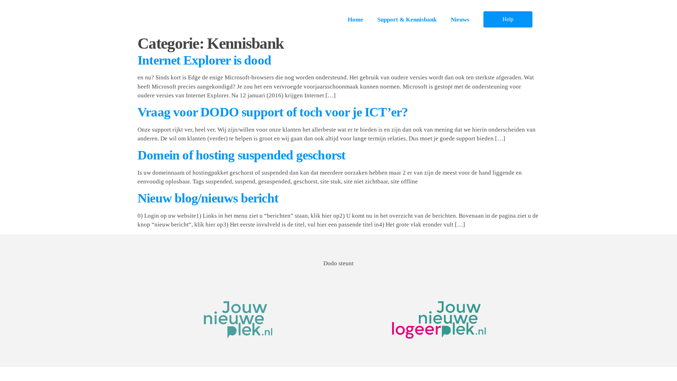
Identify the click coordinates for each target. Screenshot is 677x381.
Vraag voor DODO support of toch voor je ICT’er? (273, 112)
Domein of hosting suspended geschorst (241, 155)
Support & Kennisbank (407, 19)
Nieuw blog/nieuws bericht (208, 198)
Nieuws (460, 19)
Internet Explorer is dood (204, 60)
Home (355, 19)
